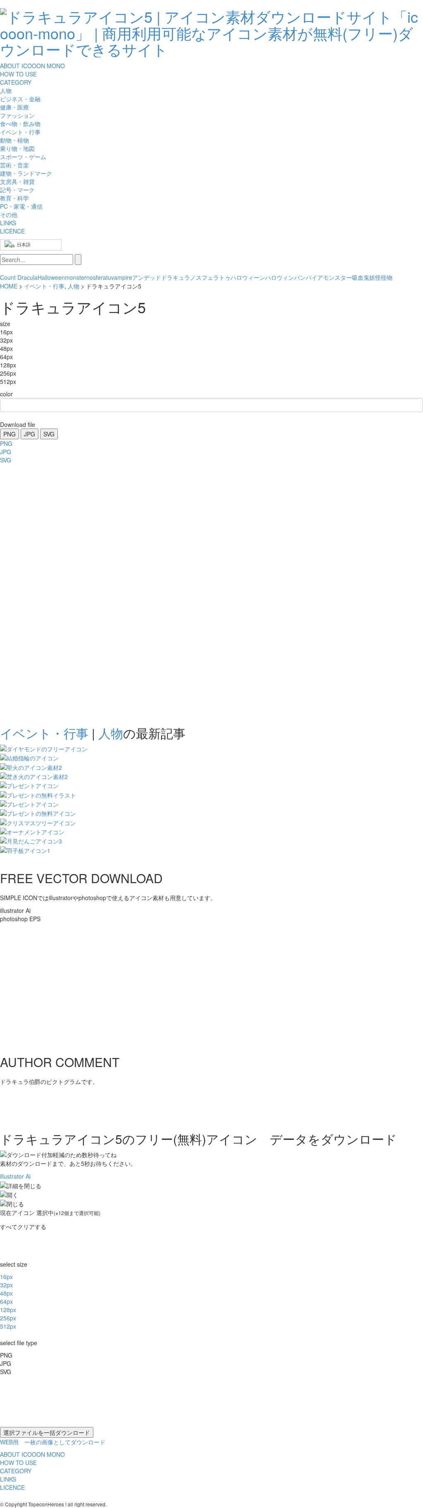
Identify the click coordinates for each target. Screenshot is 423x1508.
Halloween (51, 277)
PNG (9, 434)
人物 (73, 286)
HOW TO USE (18, 74)
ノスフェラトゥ (210, 277)
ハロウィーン (248, 277)
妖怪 (375, 277)
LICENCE (12, 231)
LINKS (8, 223)
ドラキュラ (175, 277)
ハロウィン (279, 277)
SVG (49, 434)
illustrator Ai (15, 1176)
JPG (29, 434)
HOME (8, 286)
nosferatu (98, 277)
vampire (121, 277)
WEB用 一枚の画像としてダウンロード (52, 1442)
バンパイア (308, 277)
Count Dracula (19, 277)
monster (75, 277)
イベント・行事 (44, 286)
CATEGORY (15, 82)
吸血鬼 (360, 277)
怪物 (386, 277)
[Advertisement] (33, 592)
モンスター (337, 277)
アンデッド (146, 277)
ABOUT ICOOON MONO (32, 66)
